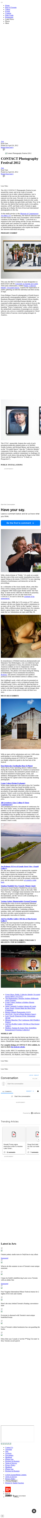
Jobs (6, 1451)
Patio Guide (9, 15)
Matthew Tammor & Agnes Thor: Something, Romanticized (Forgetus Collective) (21, 1029)
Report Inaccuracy (7, 147)
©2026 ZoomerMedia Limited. (16, 1475)
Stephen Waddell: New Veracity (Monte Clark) (18, 886)
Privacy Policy (10, 1465)
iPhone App (9, 1459)
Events (7, 11)
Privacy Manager (11, 1481)
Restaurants (9, 17)
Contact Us (9, 1447)
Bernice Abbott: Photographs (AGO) (18, 1012)
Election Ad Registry (12, 1461)
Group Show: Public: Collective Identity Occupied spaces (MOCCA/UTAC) (22, 995)
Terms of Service (11, 1463)
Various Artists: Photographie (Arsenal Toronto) (19, 901)
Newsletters (9, 1455)
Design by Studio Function (14, 1483)
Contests (8, 13)
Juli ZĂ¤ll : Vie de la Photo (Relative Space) (20, 1014)
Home (7, 5)
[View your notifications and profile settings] (38, 1091)
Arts (2, 141)
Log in (31, 1075)
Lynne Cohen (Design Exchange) (13, 783)
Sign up (36, 1075)
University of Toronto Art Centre (26, 284)
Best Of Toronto (11, 7)
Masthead (8, 1457)
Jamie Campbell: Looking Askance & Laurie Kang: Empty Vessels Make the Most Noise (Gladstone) (20, 1008)
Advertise (8, 1449)
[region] (20, 1094)
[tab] (7, 1091)
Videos (7, 9)
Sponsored (4, 1258)
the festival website (18, 1047)
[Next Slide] (38, 1139)
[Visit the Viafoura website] (35, 1113)
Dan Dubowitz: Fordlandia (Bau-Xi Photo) (17, 766)
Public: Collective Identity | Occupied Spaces (18, 287)
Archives (8, 1453)
